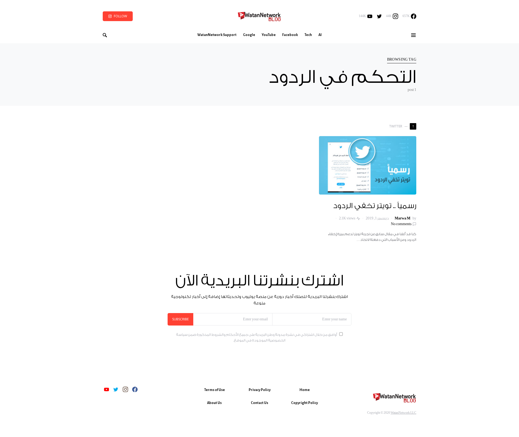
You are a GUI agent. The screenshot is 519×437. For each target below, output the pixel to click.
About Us (214, 403)
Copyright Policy (304, 403)
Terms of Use (214, 390)
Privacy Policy (260, 390)
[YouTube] (106, 389)
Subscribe (180, 319)
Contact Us (259, 403)
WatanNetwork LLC (403, 412)
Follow (120, 16)
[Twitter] (379, 16)
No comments (401, 224)
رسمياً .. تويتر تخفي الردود (374, 206)
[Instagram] (125, 389)
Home (305, 390)
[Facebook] (135, 389)
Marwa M (402, 218)
